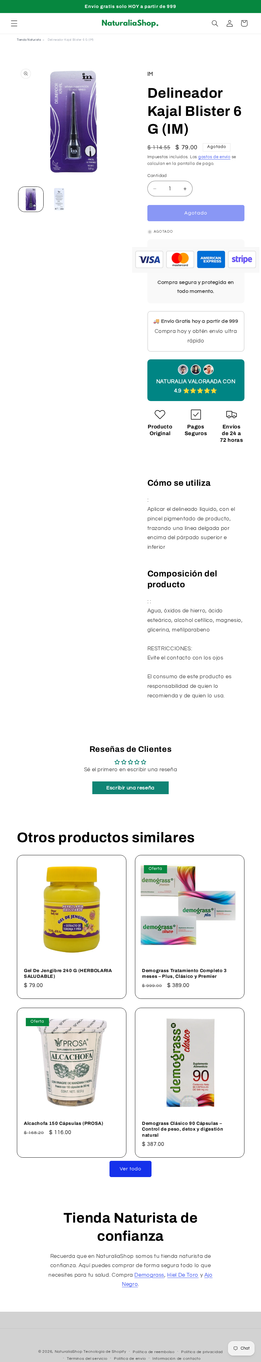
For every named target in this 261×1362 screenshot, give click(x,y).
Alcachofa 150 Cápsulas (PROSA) (63, 1123)
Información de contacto (176, 1358)
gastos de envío (214, 157)
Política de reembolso (153, 1352)
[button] (14, 23)
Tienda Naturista (29, 40)
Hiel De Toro (183, 1275)
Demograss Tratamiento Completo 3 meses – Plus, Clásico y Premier (184, 973)
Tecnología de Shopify (104, 1351)
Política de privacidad (202, 1352)
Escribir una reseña (130, 787)
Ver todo (130, 1168)
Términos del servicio (87, 1358)
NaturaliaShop (68, 1351)
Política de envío (130, 1358)
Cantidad (157, 175)
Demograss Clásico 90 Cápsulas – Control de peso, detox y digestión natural (182, 1129)
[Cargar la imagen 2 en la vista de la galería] (59, 199)
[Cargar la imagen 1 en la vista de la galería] (30, 199)
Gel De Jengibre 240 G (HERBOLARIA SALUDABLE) (68, 973)
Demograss (149, 1275)
